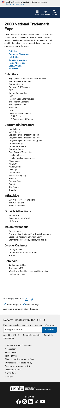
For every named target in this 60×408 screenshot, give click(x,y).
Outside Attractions (18, 60)
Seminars (13, 69)
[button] (12, 305)
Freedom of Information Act (17, 366)
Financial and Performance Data (19, 359)
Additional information (13, 309)
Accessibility (10, 349)
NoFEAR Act (10, 373)
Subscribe (49, 329)
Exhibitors (13, 51)
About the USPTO (11, 335)
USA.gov (9, 376)
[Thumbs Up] (26, 299)
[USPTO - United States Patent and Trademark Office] (30, 390)
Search (54, 15)
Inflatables (14, 57)
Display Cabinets (16, 66)
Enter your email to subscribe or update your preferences (28, 325)
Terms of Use (11, 356)
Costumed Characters (19, 54)
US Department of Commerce (18, 345)
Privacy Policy (11, 352)
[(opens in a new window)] (24, 403)
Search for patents (31, 335)
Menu (37, 15)
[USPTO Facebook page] (18, 403)
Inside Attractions (17, 63)
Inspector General (13, 370)
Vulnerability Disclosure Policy (18, 363)
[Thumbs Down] (31, 299)
